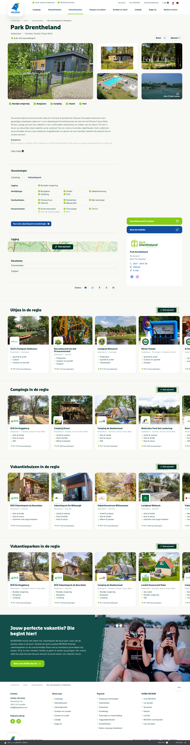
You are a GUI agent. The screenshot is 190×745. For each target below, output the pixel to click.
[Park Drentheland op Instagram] (137, 277)
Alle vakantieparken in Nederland (59, 21)
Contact (146, 715)
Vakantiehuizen (54, 10)
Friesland (165, 352)
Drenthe (68, 354)
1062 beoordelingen (154, 526)
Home (26, 21)
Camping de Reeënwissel (110, 428)
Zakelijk (138, 10)
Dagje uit (152, 10)
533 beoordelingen (110, 446)
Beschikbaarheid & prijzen (142, 221)
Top (179, 687)
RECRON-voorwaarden (153, 720)
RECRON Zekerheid (67, 2)
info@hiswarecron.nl (18, 707)
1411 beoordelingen (111, 526)
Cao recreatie (149, 724)
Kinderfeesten (105, 724)
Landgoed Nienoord (107, 349)
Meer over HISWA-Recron (25, 663)
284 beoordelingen (154, 446)
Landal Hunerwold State (153, 585)
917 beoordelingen (110, 369)
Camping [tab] (15, 177)
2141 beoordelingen (23, 369)
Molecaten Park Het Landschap (156, 428)
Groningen (112, 352)
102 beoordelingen (67, 369)
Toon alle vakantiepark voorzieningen (29, 224)
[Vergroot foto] (117, 56)
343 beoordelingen (27, 38)
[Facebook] (12, 721)
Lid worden (148, 703)
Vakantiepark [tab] (34, 177)
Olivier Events (148, 349)
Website (136, 267)
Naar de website (137, 229)
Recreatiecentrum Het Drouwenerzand (65, 350)
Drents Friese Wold (37, 432)
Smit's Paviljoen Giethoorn (23, 349)
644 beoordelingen (154, 603)
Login (165, 3)
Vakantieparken (75, 10)
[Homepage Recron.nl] (13, 739)
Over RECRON (135, 3)
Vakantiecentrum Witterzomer (113, 505)
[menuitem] (36, 9)
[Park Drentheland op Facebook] (132, 277)
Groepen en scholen (97, 10)
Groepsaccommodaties (108, 699)
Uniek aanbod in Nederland (45, 2)
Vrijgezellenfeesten (107, 720)
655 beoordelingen (67, 446)
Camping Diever (62, 428)
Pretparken (103, 707)
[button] (178, 345)
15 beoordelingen (153, 369)
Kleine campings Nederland (110, 728)
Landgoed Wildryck (150, 505)
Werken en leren (170, 10)
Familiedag (103, 711)
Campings (37, 10)
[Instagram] (18, 721)
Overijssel (25, 352)
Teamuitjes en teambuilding (110, 715)
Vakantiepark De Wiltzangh (67, 505)
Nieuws (146, 711)
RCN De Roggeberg (19, 428)
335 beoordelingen (67, 526)
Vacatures (121, 3)
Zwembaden (104, 703)
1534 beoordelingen (23, 446)
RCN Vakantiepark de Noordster (26, 505)
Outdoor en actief (120, 10)
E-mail (135, 270)
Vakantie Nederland (151, 3)
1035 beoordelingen (23, 526)
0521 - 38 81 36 (140, 263)
